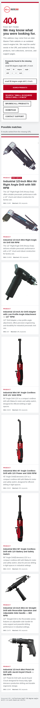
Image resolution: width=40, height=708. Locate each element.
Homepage (10, 110)
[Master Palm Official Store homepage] (11, 13)
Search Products (20, 87)
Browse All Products (17, 104)
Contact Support (14, 116)
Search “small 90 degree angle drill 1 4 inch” (18, 96)
